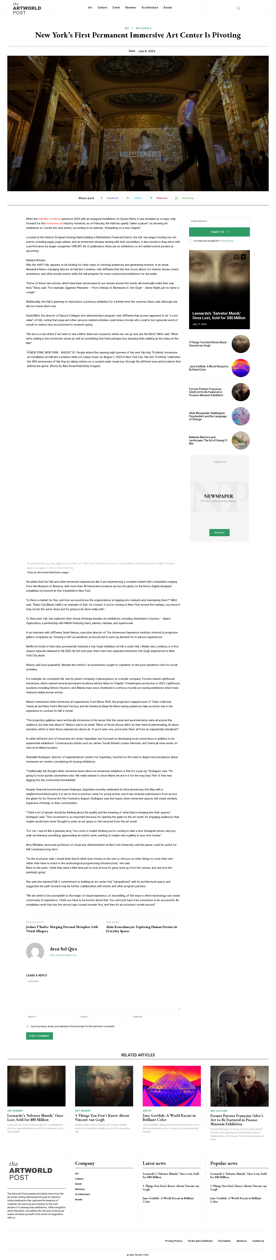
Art (127, 28)
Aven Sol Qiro (63, 949)
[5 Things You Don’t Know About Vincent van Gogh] (241, 344)
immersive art (54, 223)
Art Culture (144, 28)
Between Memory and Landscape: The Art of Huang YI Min (208, 440)
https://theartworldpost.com (63, 955)
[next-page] (243, 257)
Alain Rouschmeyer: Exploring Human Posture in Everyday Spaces (141, 929)
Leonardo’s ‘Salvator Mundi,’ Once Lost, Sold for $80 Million (218, 315)
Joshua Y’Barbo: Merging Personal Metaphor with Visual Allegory (62, 929)
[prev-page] (236, 257)
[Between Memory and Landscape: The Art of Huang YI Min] (241, 440)
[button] (238, 7)
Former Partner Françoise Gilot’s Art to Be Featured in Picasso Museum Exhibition (206, 392)
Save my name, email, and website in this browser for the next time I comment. (73, 1026)
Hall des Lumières (49, 219)
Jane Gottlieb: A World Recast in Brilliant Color (169, 1117)
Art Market (15, 1110)
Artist (147, 1110)
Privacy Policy (226, 241)
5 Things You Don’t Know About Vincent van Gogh (207, 344)
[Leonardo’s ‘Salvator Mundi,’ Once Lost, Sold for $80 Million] (219, 289)
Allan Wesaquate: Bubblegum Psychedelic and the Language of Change (208, 416)
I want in (217, 232)
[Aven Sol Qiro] (35, 952)
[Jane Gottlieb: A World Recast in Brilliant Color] (241, 368)
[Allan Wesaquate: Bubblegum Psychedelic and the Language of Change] (241, 416)
